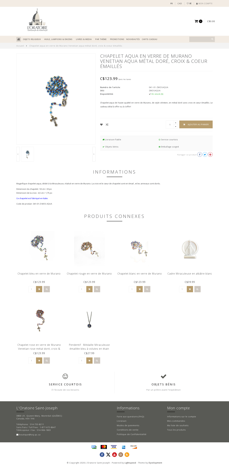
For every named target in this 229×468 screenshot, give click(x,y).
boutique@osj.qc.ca (30, 434)
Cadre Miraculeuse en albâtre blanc (189, 273)
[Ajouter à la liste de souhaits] (101, 124)
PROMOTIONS (117, 39)
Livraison (121, 420)
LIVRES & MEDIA (84, 39)
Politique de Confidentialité (131, 434)
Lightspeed (130, 462)
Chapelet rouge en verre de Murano (89, 273)
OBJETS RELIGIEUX (32, 39)
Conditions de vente (127, 429)
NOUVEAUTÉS (133, 39)
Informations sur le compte (181, 416)
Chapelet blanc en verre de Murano (139, 273)
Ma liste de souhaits (177, 425)
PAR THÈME (101, 39)
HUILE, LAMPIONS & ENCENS (58, 39)
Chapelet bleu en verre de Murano (39, 273)
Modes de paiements (128, 425)
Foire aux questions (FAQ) (130, 416)
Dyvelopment (155, 462)
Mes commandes (176, 420)
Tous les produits (176, 429)
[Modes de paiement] (94, 447)
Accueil (20, 45)
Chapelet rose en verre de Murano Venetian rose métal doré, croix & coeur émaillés (39, 348)
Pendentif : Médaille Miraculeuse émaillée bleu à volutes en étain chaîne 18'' (89, 348)
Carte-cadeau (149, 39)
